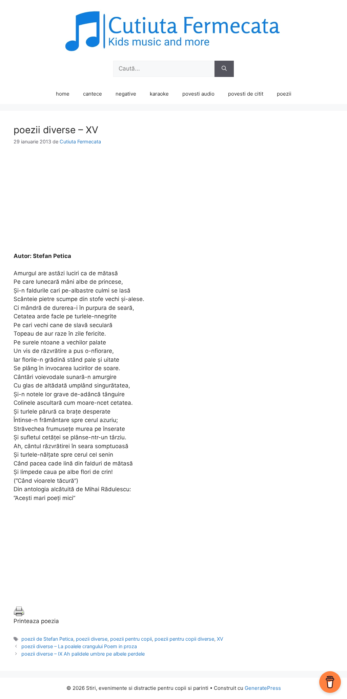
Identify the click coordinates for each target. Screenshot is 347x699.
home (62, 94)
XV (220, 639)
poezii (284, 94)
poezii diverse (91, 639)
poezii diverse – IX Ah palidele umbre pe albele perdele (83, 654)
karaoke (159, 94)
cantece (92, 94)
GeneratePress (263, 688)
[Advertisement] (173, 204)
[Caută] (224, 69)
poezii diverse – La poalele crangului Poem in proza (79, 646)
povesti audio (198, 94)
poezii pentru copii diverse (184, 639)
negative (126, 94)
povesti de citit (245, 94)
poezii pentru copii (131, 639)
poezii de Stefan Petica (47, 639)
